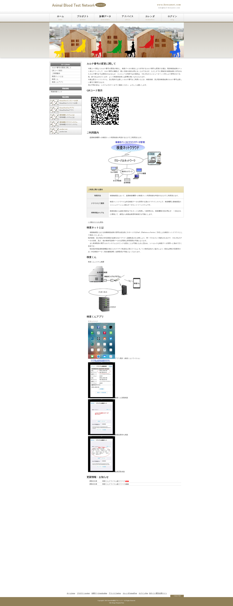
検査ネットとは (57, 76)
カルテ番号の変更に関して (61, 68)
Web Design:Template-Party (116, 603)
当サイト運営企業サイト (158, 593)
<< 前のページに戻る (95, 222)
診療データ (105, 17)
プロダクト (83, 17)
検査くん (55, 79)
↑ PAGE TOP (177, 596)
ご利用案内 (56, 73)
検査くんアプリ (57, 82)
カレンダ (150, 17)
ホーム (60, 17)
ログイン (172, 17)
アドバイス (128, 17)
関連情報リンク (56, 92)
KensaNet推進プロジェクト (116, 600)
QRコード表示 (57, 71)
